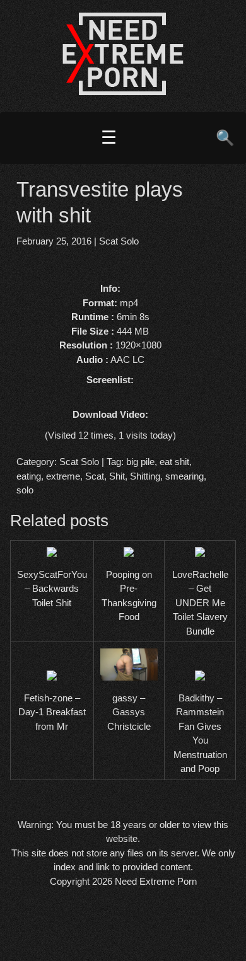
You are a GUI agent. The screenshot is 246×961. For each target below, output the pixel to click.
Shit (117, 476)
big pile (140, 461)
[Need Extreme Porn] (123, 91)
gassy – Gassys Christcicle (129, 712)
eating (28, 476)
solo (24, 490)
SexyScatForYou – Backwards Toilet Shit (52, 588)
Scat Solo (119, 241)
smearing (184, 476)
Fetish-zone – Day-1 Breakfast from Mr (52, 712)
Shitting (145, 476)
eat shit (174, 461)
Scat (94, 476)
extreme (63, 476)
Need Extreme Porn (156, 881)
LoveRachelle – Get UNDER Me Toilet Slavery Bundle (200, 602)
